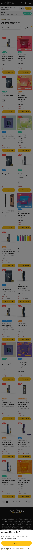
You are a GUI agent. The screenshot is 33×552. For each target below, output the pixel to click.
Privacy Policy (23, 548)
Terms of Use (5, 550)
